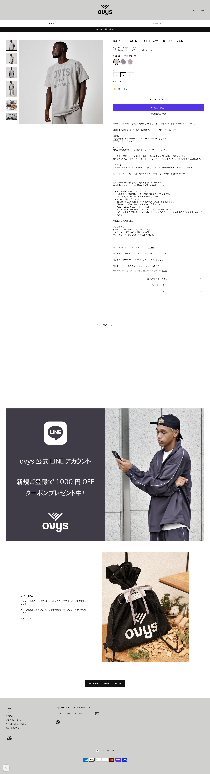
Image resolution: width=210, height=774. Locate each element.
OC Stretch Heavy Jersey (149, 138)
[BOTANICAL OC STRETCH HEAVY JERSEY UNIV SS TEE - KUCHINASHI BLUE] (29, 391)
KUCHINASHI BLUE (123, 62)
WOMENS (157, 23)
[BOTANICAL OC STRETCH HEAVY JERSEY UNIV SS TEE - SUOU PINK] (33, 391)
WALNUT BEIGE (116, 62)
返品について (158, 291)
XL (130, 75)
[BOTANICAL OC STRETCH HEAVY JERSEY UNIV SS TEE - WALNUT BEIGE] (25, 391)
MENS (52, 23)
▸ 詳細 (164, 271)
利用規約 (9, 716)
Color (124, 56)
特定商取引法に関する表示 (16, 724)
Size (115, 70)
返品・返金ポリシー (13, 728)
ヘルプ (8, 712)
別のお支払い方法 (158, 114)
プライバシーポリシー (14, 720)
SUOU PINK (130, 62)
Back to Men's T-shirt (107, 683)
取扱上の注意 (158, 285)
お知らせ (9, 708)
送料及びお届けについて (158, 279)
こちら (164, 253)
